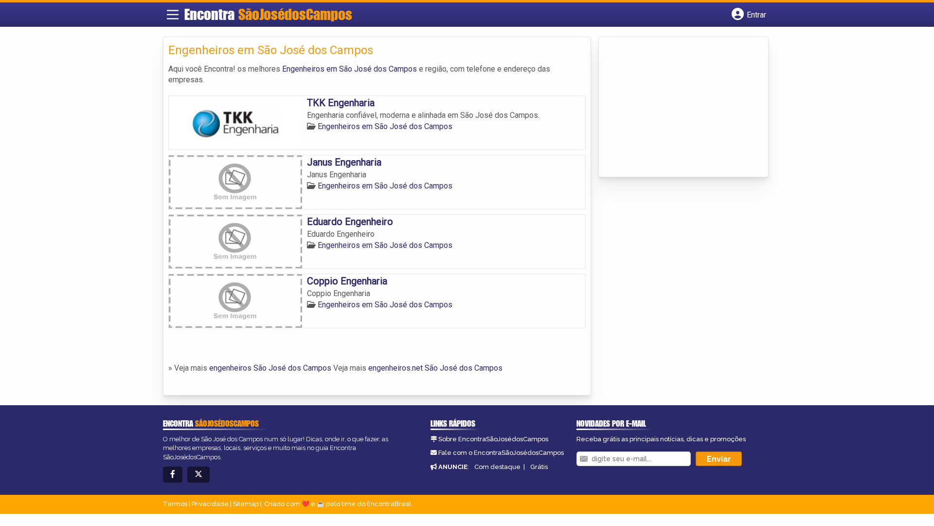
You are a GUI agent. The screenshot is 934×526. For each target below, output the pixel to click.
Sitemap (246, 503)
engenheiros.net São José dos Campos (435, 368)
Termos (175, 503)
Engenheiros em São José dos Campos (349, 69)
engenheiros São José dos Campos (270, 368)
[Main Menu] (172, 14)
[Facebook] (172, 475)
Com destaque (497, 466)
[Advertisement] (677, 108)
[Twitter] (198, 475)
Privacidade (210, 503)
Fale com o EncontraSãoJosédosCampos (501, 452)
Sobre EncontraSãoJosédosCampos (493, 439)
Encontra (268, 14)
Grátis (539, 466)
